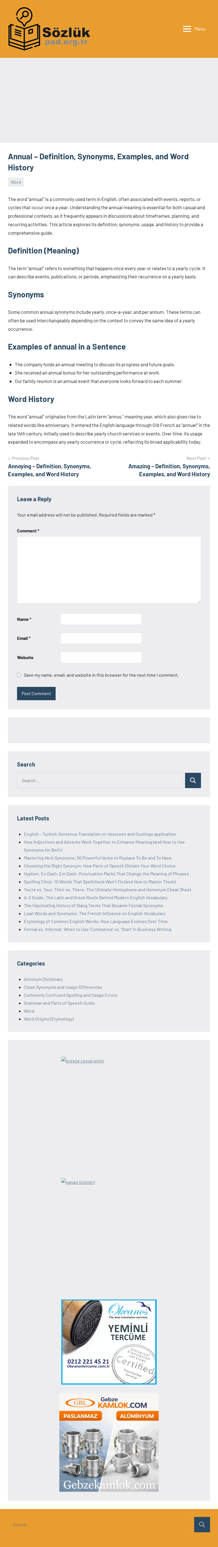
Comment (28, 530)
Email (23, 638)
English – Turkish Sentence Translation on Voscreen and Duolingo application (100, 834)
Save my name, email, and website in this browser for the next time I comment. (101, 675)
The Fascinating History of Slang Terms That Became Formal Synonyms (93, 905)
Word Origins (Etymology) (49, 1018)
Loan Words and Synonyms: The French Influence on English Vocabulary (94, 913)
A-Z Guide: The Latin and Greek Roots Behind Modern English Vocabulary (95, 897)
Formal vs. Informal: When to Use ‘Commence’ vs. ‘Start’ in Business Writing (97, 929)
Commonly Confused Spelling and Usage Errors (71, 995)
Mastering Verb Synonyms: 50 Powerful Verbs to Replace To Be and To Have (98, 857)
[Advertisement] (109, 100)
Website (25, 657)
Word (16, 182)
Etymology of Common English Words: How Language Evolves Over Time (96, 921)
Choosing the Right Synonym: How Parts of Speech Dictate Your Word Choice (100, 865)
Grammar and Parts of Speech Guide (59, 1003)
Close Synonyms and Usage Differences (63, 987)
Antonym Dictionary (43, 979)
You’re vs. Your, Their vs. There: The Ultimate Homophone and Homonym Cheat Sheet (108, 889)
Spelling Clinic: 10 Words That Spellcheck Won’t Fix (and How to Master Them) (99, 881)
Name (24, 619)
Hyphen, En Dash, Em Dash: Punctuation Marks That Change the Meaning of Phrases (106, 873)
